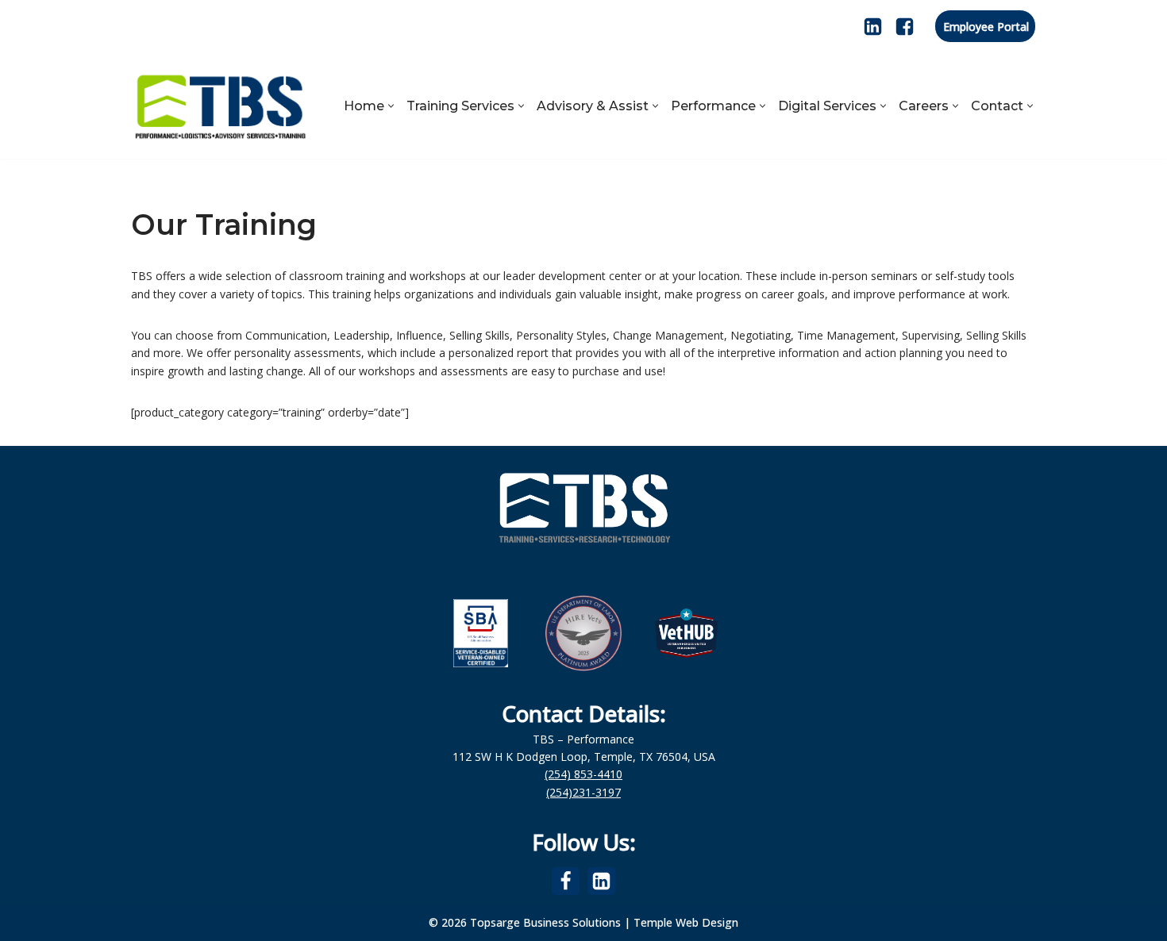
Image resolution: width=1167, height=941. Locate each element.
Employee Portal (986, 26)
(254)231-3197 (583, 792)
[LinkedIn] (873, 26)
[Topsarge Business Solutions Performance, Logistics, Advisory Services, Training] (220, 105)
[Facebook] (905, 26)
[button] (391, 106)
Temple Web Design (686, 922)
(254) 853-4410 (583, 774)
